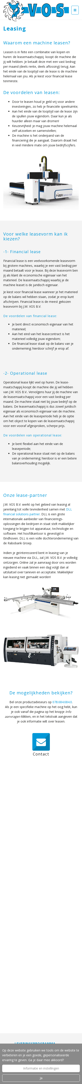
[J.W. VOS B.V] (36, 11)
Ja (41, 1078)
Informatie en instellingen (41, 1068)
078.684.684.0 (62, 702)
